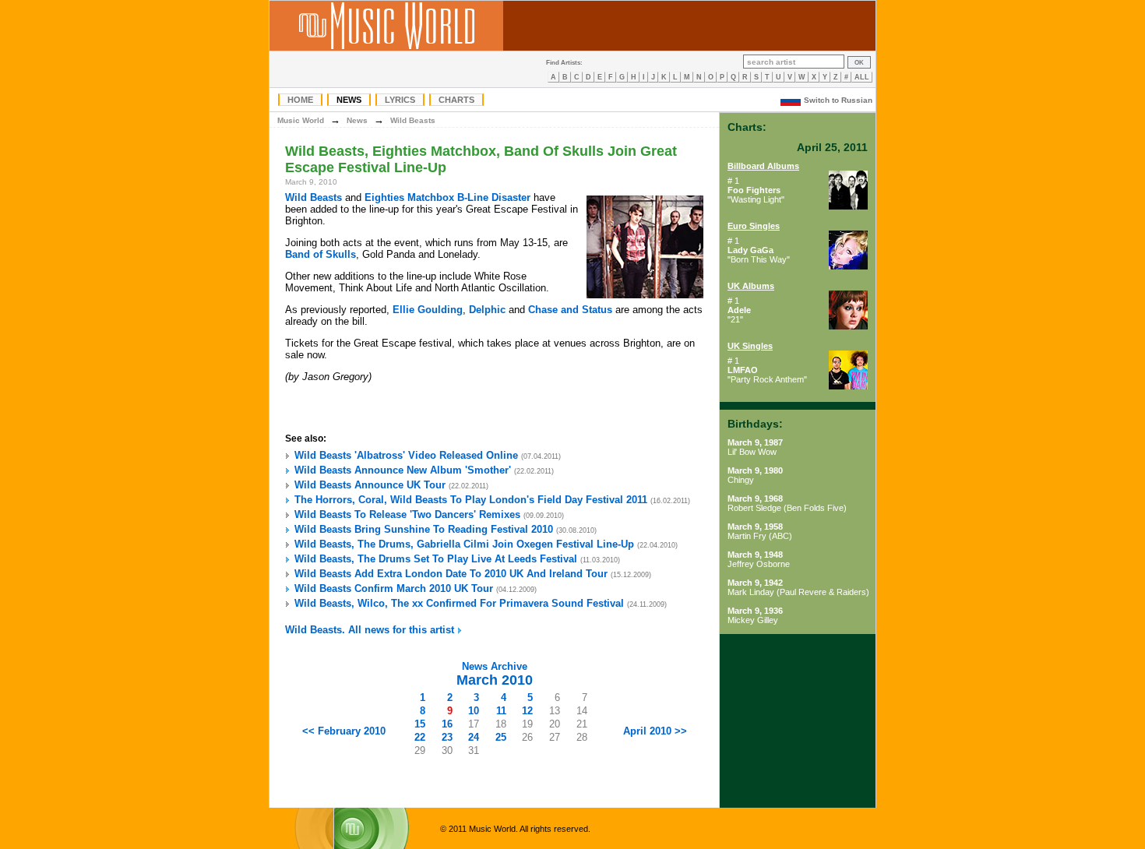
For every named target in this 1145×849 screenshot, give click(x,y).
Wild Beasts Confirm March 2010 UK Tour (393, 588)
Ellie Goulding (428, 309)
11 (501, 711)
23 (447, 737)
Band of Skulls (320, 254)
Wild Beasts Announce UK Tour (370, 485)
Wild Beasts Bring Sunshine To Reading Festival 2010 (423, 529)
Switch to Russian (838, 100)
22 (419, 737)
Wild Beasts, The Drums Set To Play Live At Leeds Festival (435, 559)
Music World (300, 120)
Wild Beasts (412, 120)
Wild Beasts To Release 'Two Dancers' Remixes (407, 514)
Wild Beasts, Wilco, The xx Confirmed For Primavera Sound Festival (459, 603)
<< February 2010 (344, 731)
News (348, 99)
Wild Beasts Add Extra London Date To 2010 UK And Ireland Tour (451, 574)
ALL (861, 77)
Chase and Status (570, 309)
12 (527, 711)
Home (300, 99)
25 (500, 737)
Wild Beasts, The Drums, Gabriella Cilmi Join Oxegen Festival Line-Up (464, 544)
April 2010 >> (655, 731)
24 (473, 737)
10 (473, 711)
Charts (456, 99)
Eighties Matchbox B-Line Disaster (447, 197)
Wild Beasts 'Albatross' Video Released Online (406, 455)
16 (447, 724)
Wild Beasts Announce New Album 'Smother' (402, 470)
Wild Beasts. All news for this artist (371, 630)
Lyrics (400, 99)
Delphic (487, 309)
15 (419, 724)
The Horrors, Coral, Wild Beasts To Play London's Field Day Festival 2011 (470, 500)
